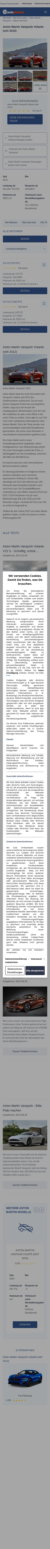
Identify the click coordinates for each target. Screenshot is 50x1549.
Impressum (36, 959)
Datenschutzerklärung (16, 959)
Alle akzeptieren (35, 970)
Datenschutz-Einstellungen (15, 970)
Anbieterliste (11, 962)
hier (8, 675)
